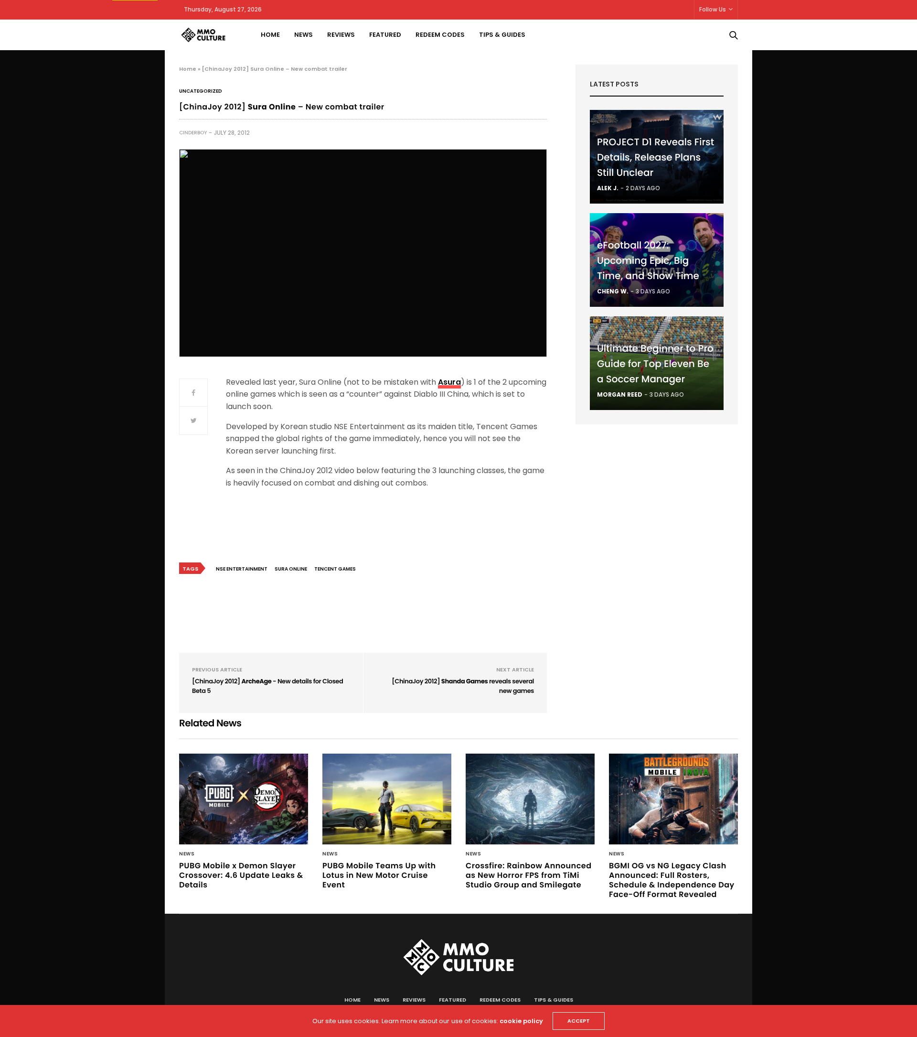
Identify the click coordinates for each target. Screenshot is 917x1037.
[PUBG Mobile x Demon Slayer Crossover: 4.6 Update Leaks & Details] (243, 799)
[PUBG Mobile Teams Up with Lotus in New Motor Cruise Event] (386, 799)
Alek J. (607, 188)
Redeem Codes (440, 34)
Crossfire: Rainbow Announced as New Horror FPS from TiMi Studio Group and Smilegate (529, 875)
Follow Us (712, 9)
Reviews (341, 34)
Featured (385, 34)
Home (270, 34)
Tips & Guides (502, 34)
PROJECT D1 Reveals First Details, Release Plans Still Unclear (655, 157)
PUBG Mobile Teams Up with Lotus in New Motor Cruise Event (379, 875)
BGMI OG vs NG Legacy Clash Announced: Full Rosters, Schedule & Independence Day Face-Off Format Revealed (672, 880)
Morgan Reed (619, 394)
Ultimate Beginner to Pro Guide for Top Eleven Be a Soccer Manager (655, 364)
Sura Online (291, 569)
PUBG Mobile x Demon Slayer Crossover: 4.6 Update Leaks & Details (241, 875)
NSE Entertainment (241, 569)
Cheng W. (613, 291)
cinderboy (193, 132)
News (303, 34)
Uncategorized (200, 91)
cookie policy (521, 1021)
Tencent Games (335, 569)
